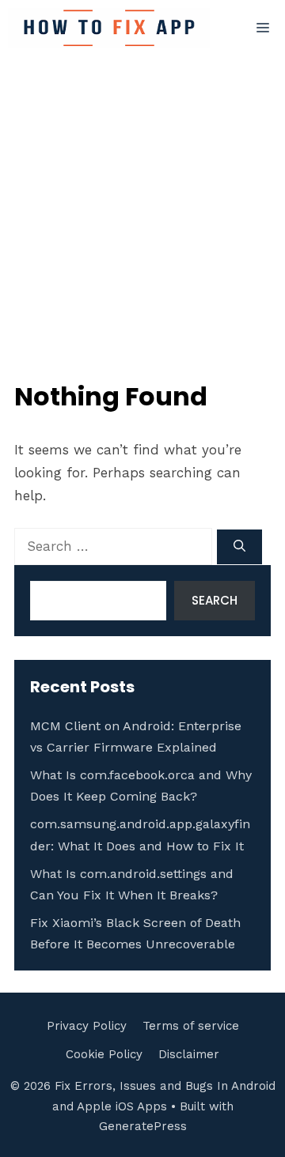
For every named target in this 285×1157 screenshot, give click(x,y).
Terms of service (190, 1026)
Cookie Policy (104, 1054)
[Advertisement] (142, 206)
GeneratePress (143, 1126)
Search (215, 600)
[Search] (239, 547)
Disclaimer (188, 1054)
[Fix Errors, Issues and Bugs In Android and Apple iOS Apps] (109, 28)
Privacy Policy (87, 1026)
